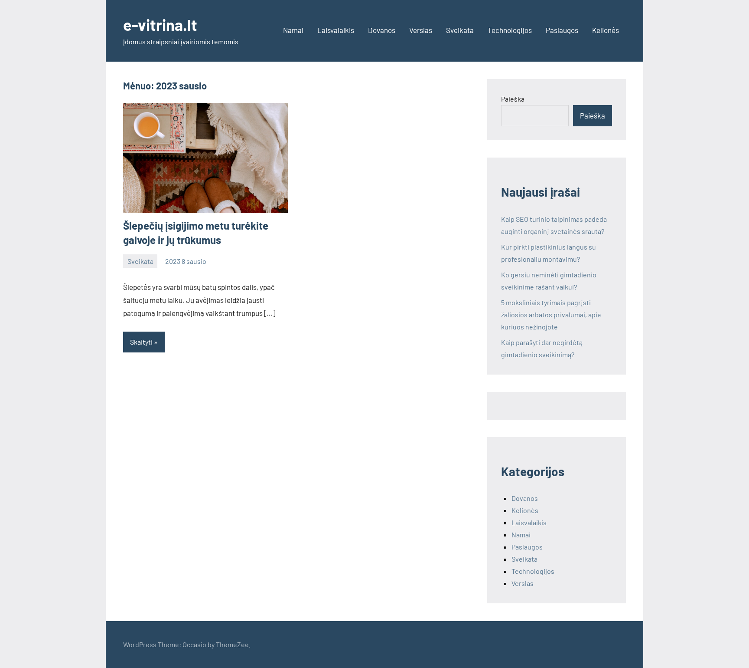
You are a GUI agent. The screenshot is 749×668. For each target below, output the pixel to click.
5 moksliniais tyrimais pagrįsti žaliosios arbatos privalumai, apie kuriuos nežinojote (551, 314)
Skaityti (141, 342)
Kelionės (605, 30)
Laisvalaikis (335, 30)
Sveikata (460, 30)
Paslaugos (562, 30)
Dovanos (381, 30)
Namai (293, 30)
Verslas (420, 30)
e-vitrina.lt (160, 24)
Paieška (512, 99)
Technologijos (510, 30)
